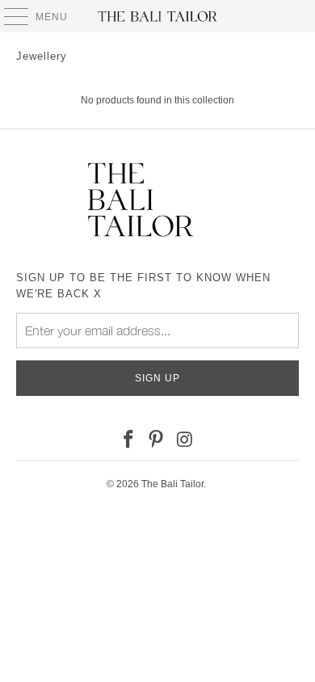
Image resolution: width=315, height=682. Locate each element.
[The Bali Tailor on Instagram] (185, 440)
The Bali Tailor (172, 484)
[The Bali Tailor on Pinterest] (157, 440)
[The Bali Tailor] (158, 16)
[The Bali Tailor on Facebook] (128, 440)
